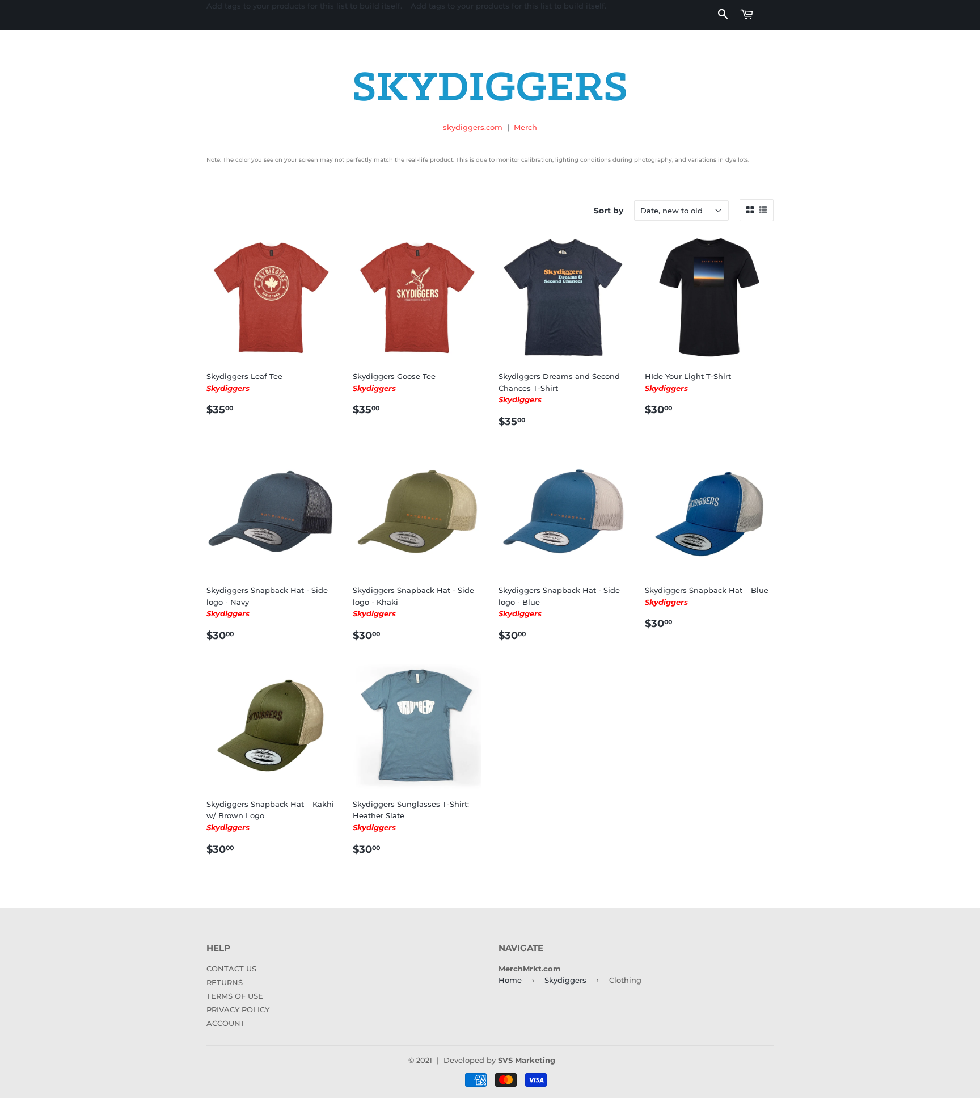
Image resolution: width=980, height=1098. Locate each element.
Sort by (608, 210)
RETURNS (224, 982)
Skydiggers (565, 980)
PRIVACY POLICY (237, 1009)
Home (510, 980)
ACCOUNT (225, 1023)
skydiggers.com (472, 127)
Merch (525, 127)
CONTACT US (231, 968)
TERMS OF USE (234, 995)
